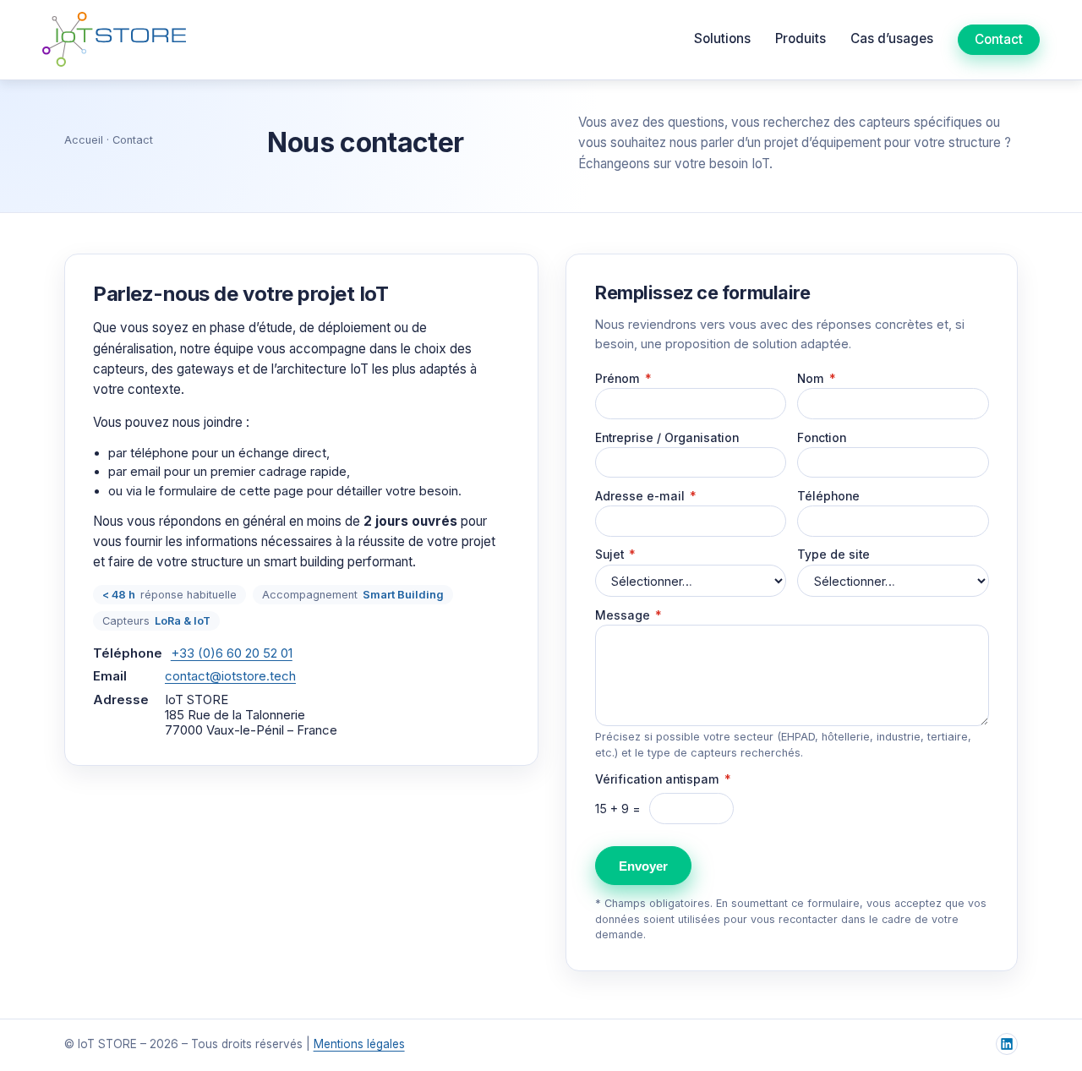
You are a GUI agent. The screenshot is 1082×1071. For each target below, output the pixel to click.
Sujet (615, 554)
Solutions (722, 38)
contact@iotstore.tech (230, 676)
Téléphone (828, 496)
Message (628, 615)
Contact (999, 39)
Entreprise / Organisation (667, 438)
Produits (800, 38)
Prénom (623, 378)
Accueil (83, 140)
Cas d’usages (891, 38)
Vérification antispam (663, 779)
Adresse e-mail (646, 496)
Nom (816, 378)
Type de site (833, 554)
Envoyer (643, 866)
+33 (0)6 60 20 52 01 (231, 653)
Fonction (821, 438)
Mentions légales (359, 1044)
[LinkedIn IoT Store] (1007, 1044)
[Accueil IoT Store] (114, 39)
